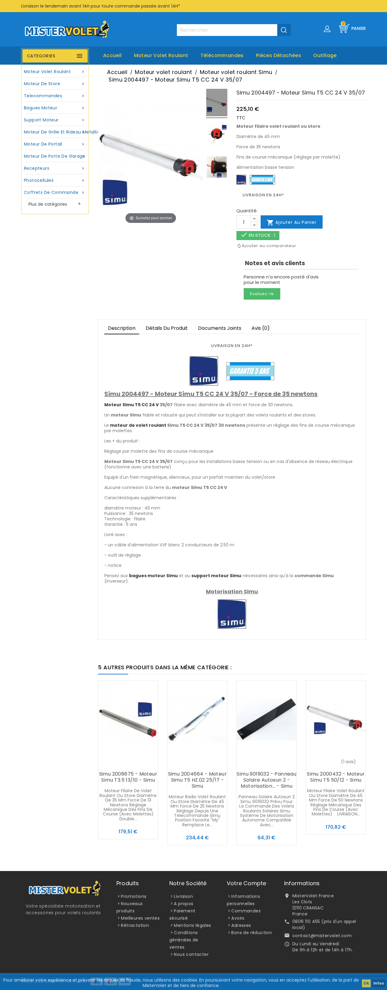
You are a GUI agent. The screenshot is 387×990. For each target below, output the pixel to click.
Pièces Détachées (278, 55)
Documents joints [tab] (219, 328)
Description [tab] (121, 328)
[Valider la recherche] (284, 30)
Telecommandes (54, 96)
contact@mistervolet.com (322, 936)
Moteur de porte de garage (54, 156)
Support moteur (54, 120)
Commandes (246, 911)
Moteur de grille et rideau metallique (56, 132)
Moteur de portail (54, 144)
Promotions (133, 896)
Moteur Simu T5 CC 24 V (131, 405)
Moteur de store (54, 84)
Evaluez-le (262, 294)
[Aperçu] (140, 762)
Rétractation (135, 925)
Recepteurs (54, 168)
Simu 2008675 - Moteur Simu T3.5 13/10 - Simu (128, 776)
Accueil (112, 55)
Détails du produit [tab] (167, 328)
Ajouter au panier (292, 222)
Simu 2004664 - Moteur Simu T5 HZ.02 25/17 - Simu (197, 779)
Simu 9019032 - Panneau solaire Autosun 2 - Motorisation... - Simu (266, 779)
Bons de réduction (251, 933)
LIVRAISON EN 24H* (263, 195)
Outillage (325, 55)
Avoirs (237, 918)
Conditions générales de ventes (183, 940)
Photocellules (54, 180)
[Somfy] (204, 371)
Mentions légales (192, 925)
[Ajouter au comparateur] (128, 762)
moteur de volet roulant (138, 425)
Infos (378, 983)
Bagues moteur (54, 108)
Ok (366, 983)
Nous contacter (191, 954)
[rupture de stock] (323, 762)
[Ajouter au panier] (116, 762)
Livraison (183, 896)
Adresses (241, 925)
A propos (183, 904)
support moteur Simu (216, 576)
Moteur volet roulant (161, 55)
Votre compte (246, 883)
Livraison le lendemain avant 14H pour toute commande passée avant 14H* (100, 6)
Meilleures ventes (140, 918)
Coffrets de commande (54, 192)
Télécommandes (222, 55)
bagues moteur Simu (153, 576)
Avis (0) (261, 328)
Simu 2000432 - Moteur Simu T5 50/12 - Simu (336, 776)
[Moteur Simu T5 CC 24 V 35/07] (216, 103)
